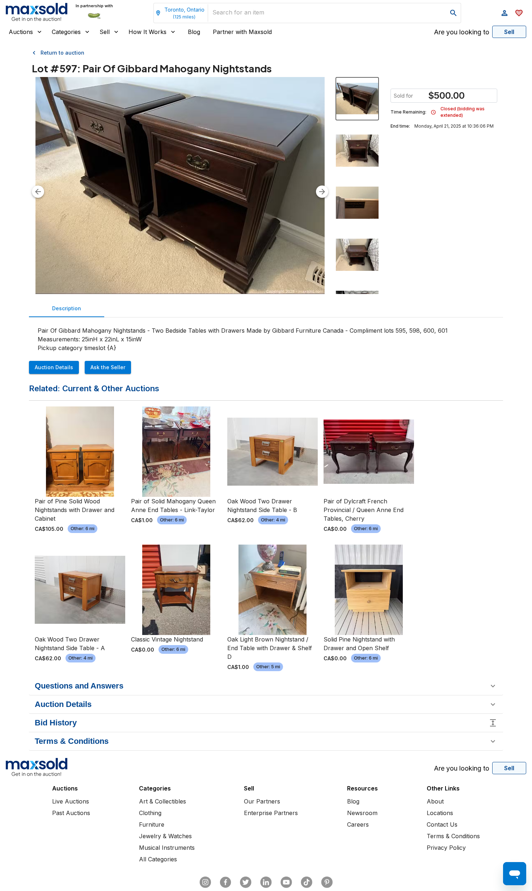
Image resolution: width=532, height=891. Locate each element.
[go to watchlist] (519, 13)
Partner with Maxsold (242, 31)
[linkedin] (266, 882)
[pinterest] (326, 882)
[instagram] (205, 882)
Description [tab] (66, 308)
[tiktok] (306, 882)
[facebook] (225, 882)
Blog (194, 31)
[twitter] (245, 882)
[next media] (322, 192)
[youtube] (286, 882)
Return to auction (62, 53)
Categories (66, 31)
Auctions (21, 31)
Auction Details (54, 367)
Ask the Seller (107, 367)
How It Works (147, 31)
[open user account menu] (504, 13)
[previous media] (38, 192)
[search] (453, 13)
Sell (105, 31)
